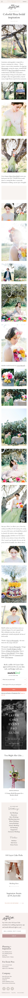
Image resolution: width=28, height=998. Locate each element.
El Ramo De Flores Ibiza (12, 651)
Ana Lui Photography (13, 640)
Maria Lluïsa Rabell (14, 70)
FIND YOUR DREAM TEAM (14, 739)
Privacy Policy (14, 992)
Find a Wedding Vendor (7, 953)
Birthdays (14, 841)
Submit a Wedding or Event (8, 981)
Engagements (14, 830)
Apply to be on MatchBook (7, 968)
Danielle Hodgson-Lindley (14, 649)
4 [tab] (13, 886)
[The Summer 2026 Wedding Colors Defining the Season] (14, 773)
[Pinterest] (8, 988)
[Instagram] (4, 988)
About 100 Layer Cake (7, 976)
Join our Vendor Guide (7, 965)
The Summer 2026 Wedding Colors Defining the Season (14, 794)
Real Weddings (14, 813)
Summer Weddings (14, 825)
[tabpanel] (14, 778)
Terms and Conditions (20, 992)
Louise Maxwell (21, 365)
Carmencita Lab (19, 655)
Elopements (14, 815)
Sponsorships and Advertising (8, 983)
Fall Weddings (14, 827)
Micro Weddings (14, 817)
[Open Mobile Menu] (2, 1)
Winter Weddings (14, 821)
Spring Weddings (14, 823)
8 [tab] (18, 886)
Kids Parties (14, 843)
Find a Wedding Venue (7, 952)
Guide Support (5, 966)
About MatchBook (6, 978)
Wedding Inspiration (14, 11)
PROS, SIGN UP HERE (14, 743)
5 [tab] (14, 886)
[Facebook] (12, 988)
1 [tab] (9, 886)
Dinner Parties (14, 845)
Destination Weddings (14, 832)
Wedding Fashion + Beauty (8, 957)
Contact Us (4, 980)
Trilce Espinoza (9, 657)
